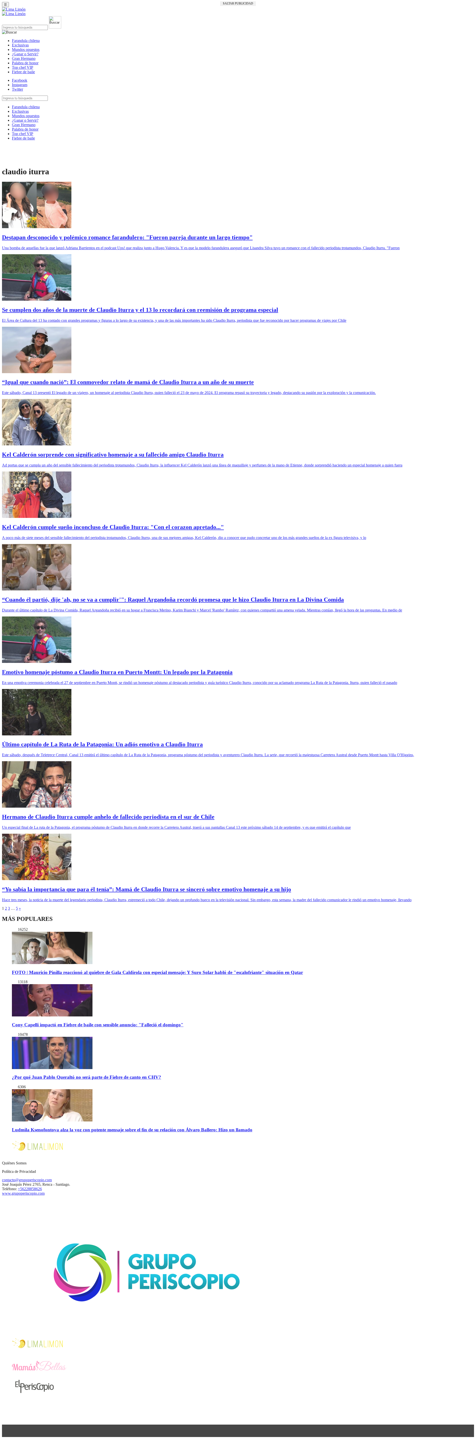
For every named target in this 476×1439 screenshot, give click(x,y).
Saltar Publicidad (238, 3)
